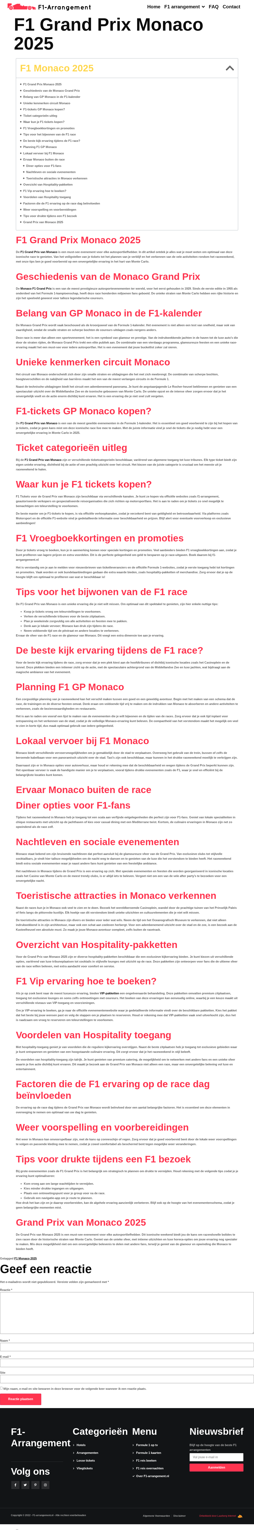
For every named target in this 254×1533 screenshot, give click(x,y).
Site (2, 1372)
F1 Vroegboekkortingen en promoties (49, 128)
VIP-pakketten (109, 993)
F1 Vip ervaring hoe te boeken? (44, 191)
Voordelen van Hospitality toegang (47, 197)
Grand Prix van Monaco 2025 (43, 222)
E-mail (5, 1356)
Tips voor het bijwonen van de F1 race (49, 134)
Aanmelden (216, 1467)
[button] (230, 68)
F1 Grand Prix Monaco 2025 (42, 84)
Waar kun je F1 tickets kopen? (43, 122)
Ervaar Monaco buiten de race (44, 159)
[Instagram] (45, 1485)
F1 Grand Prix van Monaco (38, 252)
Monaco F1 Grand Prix (36, 288)
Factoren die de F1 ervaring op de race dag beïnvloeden (61, 203)
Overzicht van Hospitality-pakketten (48, 184)
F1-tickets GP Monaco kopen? (44, 109)
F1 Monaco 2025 (25, 1258)
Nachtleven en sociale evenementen (51, 172)
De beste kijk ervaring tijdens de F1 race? (51, 140)
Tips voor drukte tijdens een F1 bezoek (50, 216)
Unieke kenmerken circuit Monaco (46, 103)
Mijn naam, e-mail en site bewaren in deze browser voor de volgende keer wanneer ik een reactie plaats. (74, 1388)
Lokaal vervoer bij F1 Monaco (43, 153)
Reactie (6, 1289)
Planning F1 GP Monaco (40, 147)
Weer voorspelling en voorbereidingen (49, 209)
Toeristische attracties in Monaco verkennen (56, 178)
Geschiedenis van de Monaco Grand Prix (51, 90)
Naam (5, 1340)
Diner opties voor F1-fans (43, 165)
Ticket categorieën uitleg (40, 115)
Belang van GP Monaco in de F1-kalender (51, 96)
